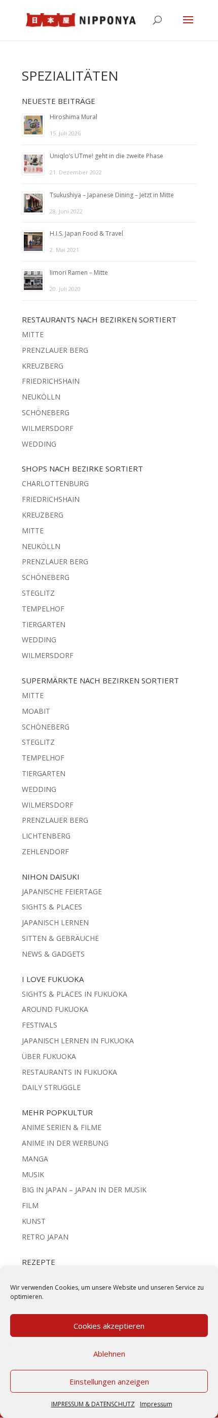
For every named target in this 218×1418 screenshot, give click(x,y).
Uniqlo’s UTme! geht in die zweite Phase (106, 156)
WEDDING (39, 444)
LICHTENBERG (46, 836)
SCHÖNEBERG (45, 412)
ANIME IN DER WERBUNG (65, 1143)
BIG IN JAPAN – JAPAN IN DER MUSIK (84, 1189)
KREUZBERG (42, 366)
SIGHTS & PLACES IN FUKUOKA (74, 994)
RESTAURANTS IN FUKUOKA (69, 1072)
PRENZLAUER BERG (55, 350)
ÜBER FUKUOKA (49, 1056)
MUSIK (33, 1174)
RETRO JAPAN (45, 1237)
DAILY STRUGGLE (51, 1087)
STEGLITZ (38, 593)
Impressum (156, 1404)
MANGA (35, 1159)
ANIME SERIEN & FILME (61, 1127)
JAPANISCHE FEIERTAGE (62, 891)
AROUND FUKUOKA (55, 1009)
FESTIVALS (39, 1025)
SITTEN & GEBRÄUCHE (60, 938)
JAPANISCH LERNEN (55, 922)
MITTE (33, 334)
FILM (30, 1205)
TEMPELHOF (43, 608)
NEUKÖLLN (41, 397)
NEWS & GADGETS (53, 954)
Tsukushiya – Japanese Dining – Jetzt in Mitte (112, 195)
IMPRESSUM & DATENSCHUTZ (93, 1404)
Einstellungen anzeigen (109, 1381)
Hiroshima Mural (73, 117)
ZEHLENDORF (45, 851)
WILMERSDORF (48, 428)
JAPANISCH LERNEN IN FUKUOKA (78, 1040)
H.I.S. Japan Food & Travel (86, 233)
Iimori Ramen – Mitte (79, 272)
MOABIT (36, 711)
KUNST (34, 1221)
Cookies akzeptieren (109, 1326)
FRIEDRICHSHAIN (51, 381)
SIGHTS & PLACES (52, 907)
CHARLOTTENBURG (55, 483)
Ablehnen (109, 1354)
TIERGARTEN (43, 624)
